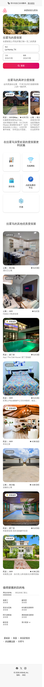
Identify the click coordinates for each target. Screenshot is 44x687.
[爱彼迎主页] (5, 10)
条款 (24, 675)
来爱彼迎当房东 (31, 10)
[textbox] (12, 58)
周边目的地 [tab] (7, 593)
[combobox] (21, 49)
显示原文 (31, 3)
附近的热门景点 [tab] (21, 593)
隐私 (18, 675)
